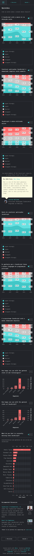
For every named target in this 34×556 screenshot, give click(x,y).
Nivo (16, 548)
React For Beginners (30, 521)
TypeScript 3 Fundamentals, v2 (30, 508)
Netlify (28, 548)
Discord (23, 551)
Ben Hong (17, 179)
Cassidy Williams (5, 201)
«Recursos (9, 539)
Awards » (25, 539)
